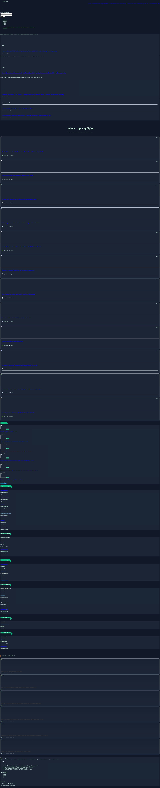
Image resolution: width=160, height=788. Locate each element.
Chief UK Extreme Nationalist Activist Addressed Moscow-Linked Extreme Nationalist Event (14, 441)
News (20, 26)
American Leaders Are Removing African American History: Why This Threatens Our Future (22, 246)
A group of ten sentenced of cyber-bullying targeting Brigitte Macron (16, 317)
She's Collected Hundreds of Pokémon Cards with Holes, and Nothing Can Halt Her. (20, 365)
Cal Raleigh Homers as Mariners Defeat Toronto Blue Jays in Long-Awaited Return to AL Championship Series (116, 3)
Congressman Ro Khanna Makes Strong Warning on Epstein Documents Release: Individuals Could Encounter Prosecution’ (19, 470)
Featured (4, 24)
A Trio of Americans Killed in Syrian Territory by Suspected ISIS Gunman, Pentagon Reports (22, 389)
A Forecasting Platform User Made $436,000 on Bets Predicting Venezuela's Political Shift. (21, 222)
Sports (28, 26)
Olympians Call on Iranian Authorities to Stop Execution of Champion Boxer (18, 270)
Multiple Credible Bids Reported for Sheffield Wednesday (13, 763)
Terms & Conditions (8, 785)
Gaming (4, 26)
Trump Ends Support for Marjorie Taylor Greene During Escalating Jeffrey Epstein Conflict (19, 766)
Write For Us (2, 785)
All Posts (5, 20)
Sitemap (13, 785)
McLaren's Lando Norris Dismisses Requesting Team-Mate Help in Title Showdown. (18, 767)
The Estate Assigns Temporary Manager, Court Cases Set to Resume (15, 768)
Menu (3, 16)
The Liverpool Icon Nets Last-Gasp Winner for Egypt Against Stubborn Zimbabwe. (18, 769)
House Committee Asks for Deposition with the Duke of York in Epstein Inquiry (18, 294)
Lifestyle (17, 26)
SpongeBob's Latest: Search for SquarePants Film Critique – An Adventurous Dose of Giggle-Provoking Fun (34, 72)
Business (4, 21)
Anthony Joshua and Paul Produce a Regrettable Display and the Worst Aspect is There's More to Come (33, 94)
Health (7, 26)
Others (22, 26)
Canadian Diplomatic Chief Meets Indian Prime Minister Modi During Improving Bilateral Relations (21, 765)
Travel (33, 26)
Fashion (4, 23)
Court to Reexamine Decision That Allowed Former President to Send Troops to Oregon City (29, 51)
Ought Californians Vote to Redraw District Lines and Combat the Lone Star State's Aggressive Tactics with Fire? (26, 115)
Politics (25, 26)
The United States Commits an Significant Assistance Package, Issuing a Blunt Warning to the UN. (22, 151)
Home (4, 19)
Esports (4, 22)
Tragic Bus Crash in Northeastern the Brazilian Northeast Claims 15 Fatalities (18, 412)
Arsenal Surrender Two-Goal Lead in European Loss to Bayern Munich (17, 108)
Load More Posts (3, 483)
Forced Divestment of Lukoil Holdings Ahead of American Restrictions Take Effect (77, 3)
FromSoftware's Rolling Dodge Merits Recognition (12, 341)
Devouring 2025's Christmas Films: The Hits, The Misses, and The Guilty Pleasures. (19, 199)
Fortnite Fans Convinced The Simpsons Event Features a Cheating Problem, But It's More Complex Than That (17, 460)
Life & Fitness (12, 26)
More (4, 25)
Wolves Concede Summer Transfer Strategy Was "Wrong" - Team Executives (12, 479)
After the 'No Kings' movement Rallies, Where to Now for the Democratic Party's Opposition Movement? (16, 450)
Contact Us (5, 28)
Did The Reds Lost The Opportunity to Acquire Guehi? (8, 431)
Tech (31, 26)
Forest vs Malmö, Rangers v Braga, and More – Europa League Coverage (17, 175)
